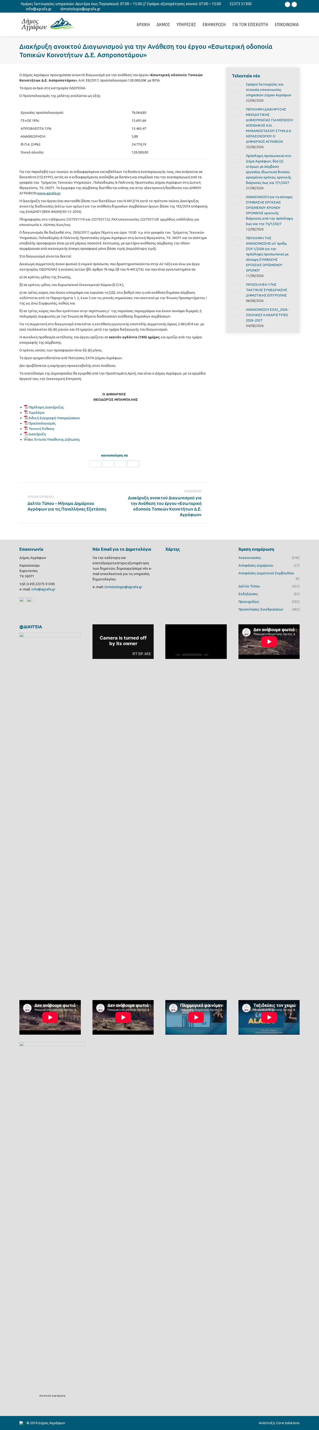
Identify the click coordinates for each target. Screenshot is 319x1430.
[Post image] (236, 87)
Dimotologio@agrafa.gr (123, 587)
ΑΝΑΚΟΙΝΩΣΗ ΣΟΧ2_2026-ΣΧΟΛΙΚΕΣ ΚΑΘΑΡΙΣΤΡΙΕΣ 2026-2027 (267, 314)
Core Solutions (288, 1423)
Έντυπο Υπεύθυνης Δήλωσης (57, 439)
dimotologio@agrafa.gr (80, 9)
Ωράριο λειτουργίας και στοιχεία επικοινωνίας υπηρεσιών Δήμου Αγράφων (268, 89)
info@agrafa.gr (39, 9)
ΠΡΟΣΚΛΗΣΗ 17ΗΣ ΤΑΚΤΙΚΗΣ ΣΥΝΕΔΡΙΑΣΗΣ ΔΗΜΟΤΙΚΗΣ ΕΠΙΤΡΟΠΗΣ (266, 289)
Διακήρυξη (37, 434)
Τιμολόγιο (36, 413)
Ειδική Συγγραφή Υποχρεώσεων (54, 418)
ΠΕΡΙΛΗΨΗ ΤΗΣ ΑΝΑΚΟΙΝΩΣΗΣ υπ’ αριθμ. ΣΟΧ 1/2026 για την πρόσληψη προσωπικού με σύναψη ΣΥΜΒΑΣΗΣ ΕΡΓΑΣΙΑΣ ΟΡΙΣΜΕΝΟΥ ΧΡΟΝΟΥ (267, 254)
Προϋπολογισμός (42, 423)
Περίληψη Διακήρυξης (46, 407)
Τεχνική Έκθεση (41, 429)
